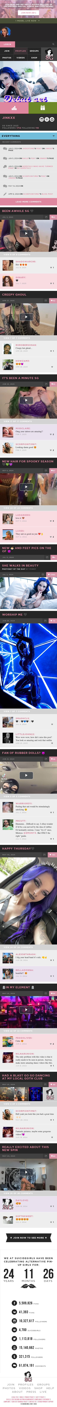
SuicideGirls (49, 51)
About (17, 1391)
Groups (34, 51)
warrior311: (24, 803)
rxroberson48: (26, 345)
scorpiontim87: (26, 444)
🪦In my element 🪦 (18, 987)
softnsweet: (24, 1216)
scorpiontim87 (30, 176)
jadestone (28, 148)
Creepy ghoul (14, 294)
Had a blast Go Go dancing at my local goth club (26, 1077)
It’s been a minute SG (20, 377)
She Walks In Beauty (20, 565)
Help (50, 1388)
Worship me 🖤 (14, 614)
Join (6, 51)
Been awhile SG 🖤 (18, 210)
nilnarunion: (25, 1054)
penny (32, 569)
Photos (6, 58)
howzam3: (23, 361)
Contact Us (32, 1402)
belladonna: (25, 970)
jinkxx (8, 117)
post (38, 148)
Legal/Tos (15, 1397)
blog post (47, 194)
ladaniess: (23, 515)
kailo (25, 158)
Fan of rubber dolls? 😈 (23, 752)
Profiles (20, 51)
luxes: (20, 531)
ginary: (21, 277)
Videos (21, 58)
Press (31, 1391)
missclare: (23, 428)
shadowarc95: (26, 261)
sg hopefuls (24, 168)
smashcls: (23, 718)
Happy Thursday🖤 (18, 848)
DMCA (21, 1397)
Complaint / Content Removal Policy (15, 1402)
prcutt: (21, 821)
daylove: (22, 1200)
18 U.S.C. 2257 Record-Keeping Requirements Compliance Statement (28, 1399)
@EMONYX (29, 833)
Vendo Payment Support (46, 1402)
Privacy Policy (29, 1397)
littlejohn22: (25, 734)
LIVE (43, 1391)
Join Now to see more (28, 1238)
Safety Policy (40, 1397)
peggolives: (24, 1038)
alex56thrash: (26, 954)
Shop (34, 58)
